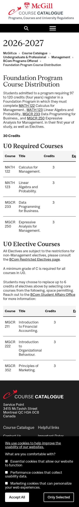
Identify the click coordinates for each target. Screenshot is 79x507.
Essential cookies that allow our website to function (39, 463)
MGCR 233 (31, 114)
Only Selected (59, 497)
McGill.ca (10, 53)
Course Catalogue (34, 53)
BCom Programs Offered (20, 61)
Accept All (17, 497)
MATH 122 (27, 105)
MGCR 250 (36, 118)
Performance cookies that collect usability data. (33, 474)
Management (60, 57)
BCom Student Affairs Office (52, 294)
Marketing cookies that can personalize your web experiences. (38, 485)
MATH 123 (35, 110)
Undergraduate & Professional (24, 57)
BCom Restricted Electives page (34, 259)
